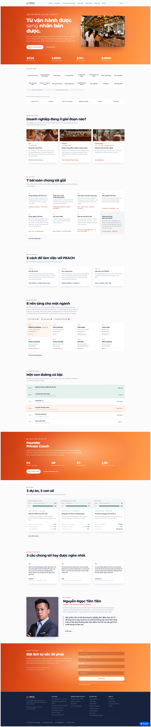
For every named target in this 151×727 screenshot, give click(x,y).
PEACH (51, 3)
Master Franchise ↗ (95, 706)
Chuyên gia (97, 3)
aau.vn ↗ (55, 334)
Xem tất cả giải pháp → (34, 238)
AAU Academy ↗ (94, 699)
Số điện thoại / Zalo (84, 657)
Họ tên (80, 650)
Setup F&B (80, 3)
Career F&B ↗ (93, 703)
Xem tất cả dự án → (33, 536)
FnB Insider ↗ (93, 701)
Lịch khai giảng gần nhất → (51, 471)
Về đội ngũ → (68, 631)
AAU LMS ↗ (93, 713)
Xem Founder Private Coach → (70, 160)
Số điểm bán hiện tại (84, 669)
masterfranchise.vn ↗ (34, 348)
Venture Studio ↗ (94, 708)
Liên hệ (104, 3)
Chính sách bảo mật (85, 684)
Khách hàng (88, 3)
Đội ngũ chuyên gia (114, 703)
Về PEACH (111, 699)
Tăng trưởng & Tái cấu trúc (59, 699)
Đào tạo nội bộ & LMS (58, 715)
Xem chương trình (33, 471)
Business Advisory (76, 701)
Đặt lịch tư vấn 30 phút (35, 47)
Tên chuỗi (81, 663)
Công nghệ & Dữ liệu (57, 710)
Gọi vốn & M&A (56, 712)
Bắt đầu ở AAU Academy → (36, 160)
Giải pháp (57, 3)
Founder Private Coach (69, 3)
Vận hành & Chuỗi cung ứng (59, 705)
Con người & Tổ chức (57, 708)
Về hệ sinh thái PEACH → (35, 355)
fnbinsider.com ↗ (82, 334)
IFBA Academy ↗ (94, 710)
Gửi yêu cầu (101, 678)
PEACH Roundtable (76, 706)
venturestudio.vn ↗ (58, 348)
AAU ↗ (121, 3)
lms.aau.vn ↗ (80, 348)
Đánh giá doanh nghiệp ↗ (96, 715)
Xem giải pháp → (51, 47)
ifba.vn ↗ (104, 348)
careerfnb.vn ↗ (106, 334)
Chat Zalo (145, 723)
